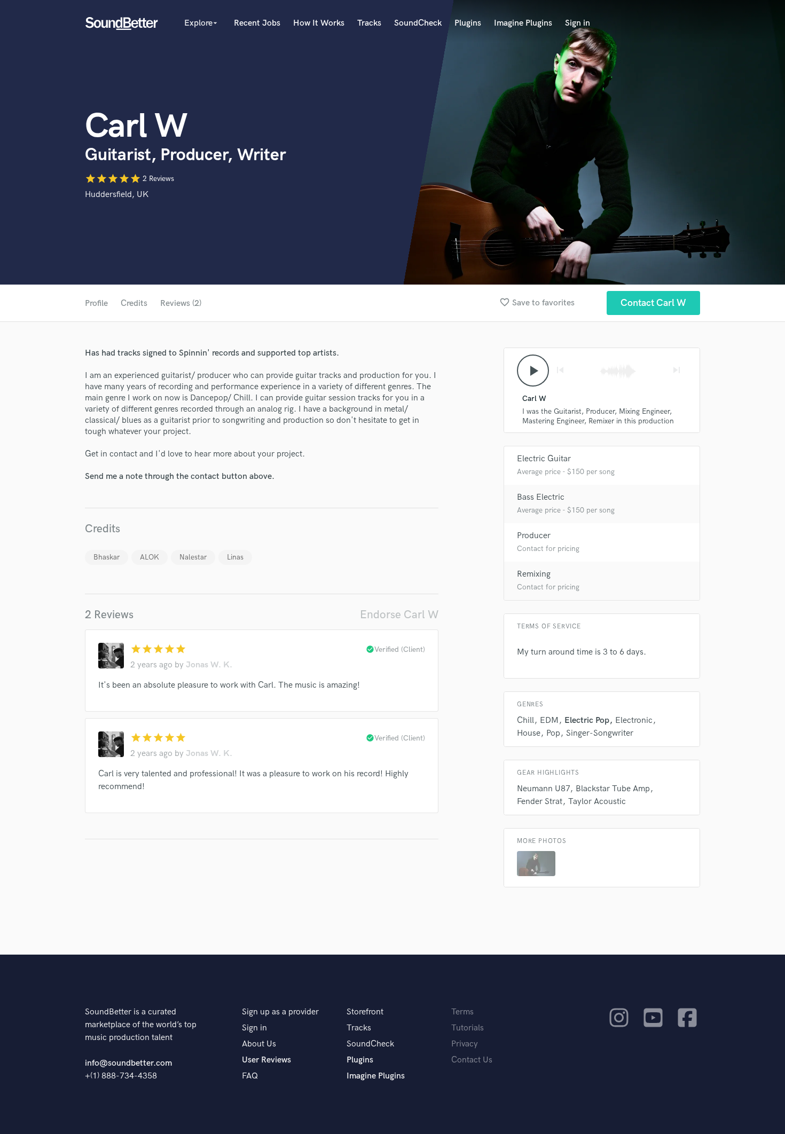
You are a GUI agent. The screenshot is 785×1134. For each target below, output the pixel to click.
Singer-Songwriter (599, 733)
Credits (134, 303)
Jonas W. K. (209, 665)
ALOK (149, 557)
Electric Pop (586, 720)
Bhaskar (106, 557)
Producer (534, 536)
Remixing (534, 574)
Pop (553, 733)
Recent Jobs (257, 23)
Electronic (634, 720)
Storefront (365, 1012)
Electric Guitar (544, 459)
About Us (259, 1044)
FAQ (250, 1076)
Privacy (464, 1044)
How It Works (318, 23)
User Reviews (266, 1060)
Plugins (467, 23)
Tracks (369, 23)
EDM (549, 720)
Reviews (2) (180, 303)
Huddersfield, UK (116, 195)
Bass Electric (540, 497)
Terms (462, 1012)
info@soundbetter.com (128, 1063)
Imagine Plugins (523, 23)
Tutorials (467, 1028)
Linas (235, 557)
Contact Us (471, 1060)
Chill (525, 720)
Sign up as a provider (280, 1012)
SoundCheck (418, 23)
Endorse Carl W (399, 614)
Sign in (577, 23)
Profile (96, 303)
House (528, 733)
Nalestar (193, 557)
